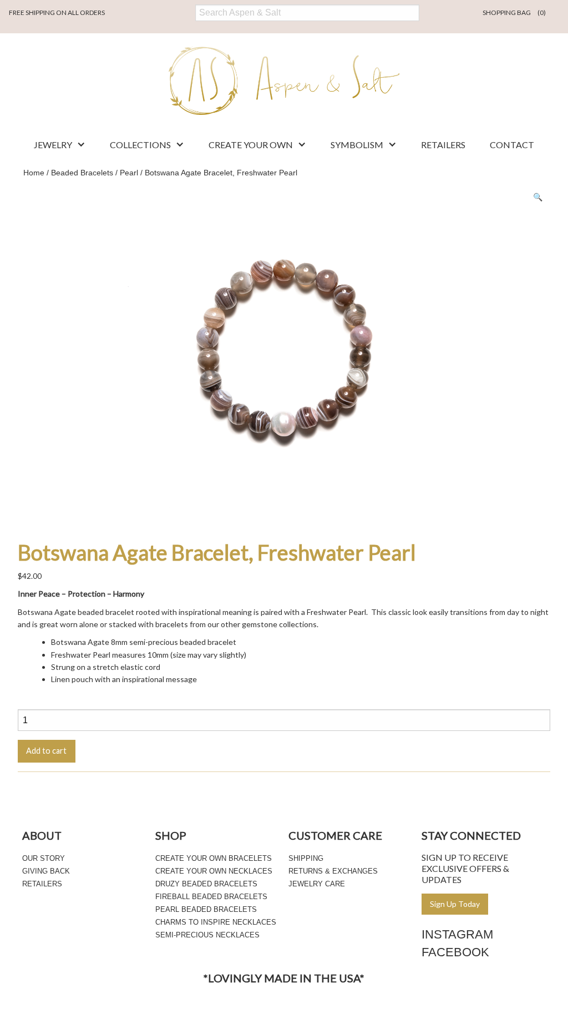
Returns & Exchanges (333, 871)
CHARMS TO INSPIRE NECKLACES (215, 922)
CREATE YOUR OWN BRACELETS (213, 858)
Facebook (455, 952)
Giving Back (46, 871)
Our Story (43, 858)
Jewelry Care (316, 884)
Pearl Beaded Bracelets (206, 909)
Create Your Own (251, 144)
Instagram (457, 934)
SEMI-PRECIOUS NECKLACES (207, 935)
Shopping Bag (514, 12)
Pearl (129, 172)
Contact (512, 144)
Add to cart (46, 750)
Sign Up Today (455, 904)
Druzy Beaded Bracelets (206, 884)
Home (33, 172)
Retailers (443, 144)
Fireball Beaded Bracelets (211, 896)
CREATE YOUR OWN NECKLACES (213, 871)
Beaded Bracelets (82, 172)
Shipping (305, 858)
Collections (140, 144)
